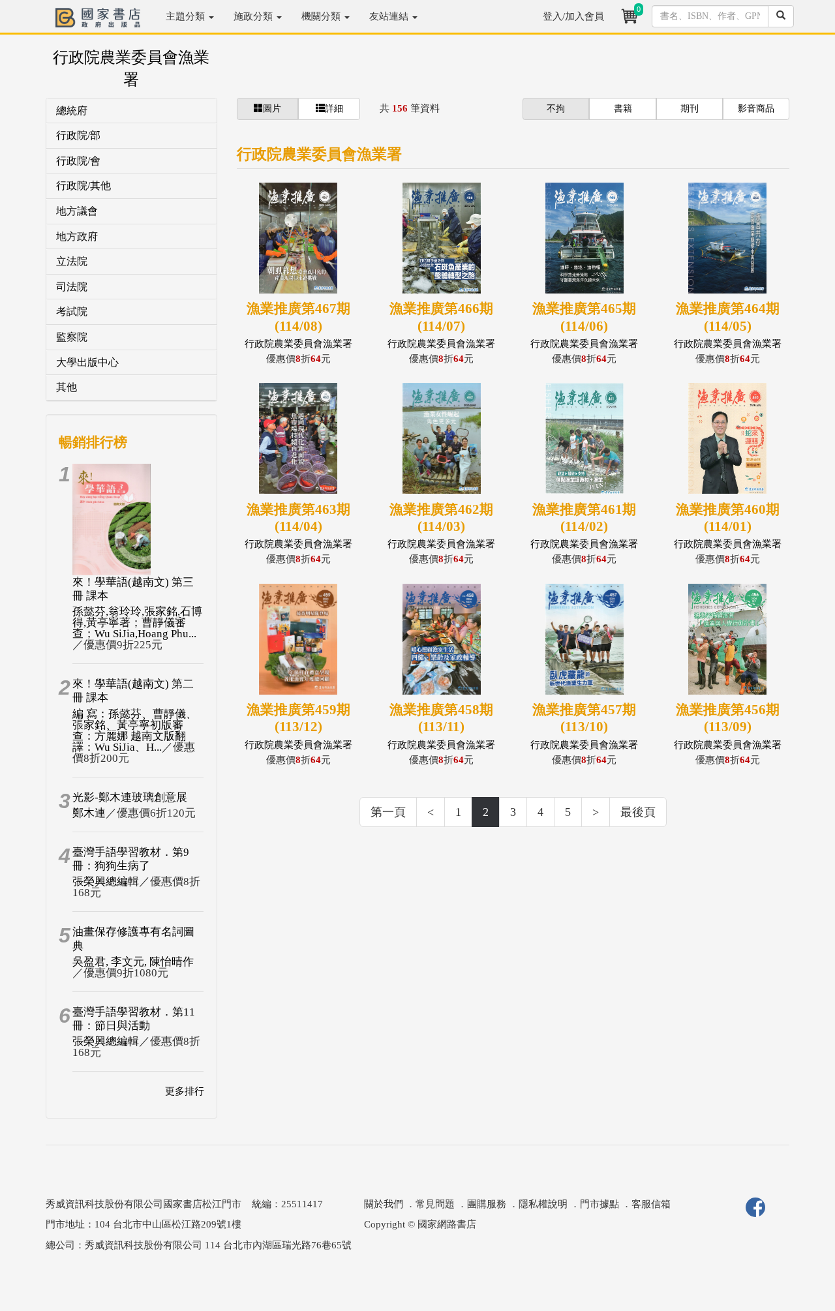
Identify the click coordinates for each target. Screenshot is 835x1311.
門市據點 (599, 1204)
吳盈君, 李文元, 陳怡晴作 (133, 962)
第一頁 (388, 812)
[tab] (131, 111)
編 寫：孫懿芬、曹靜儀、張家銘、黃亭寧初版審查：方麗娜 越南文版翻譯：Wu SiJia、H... (134, 730)
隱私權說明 (543, 1204)
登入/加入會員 (573, 16)
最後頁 (638, 812)
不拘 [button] (556, 108)
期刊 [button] (689, 108)
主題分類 (186, 16)
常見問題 (435, 1204)
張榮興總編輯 (105, 881)
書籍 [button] (623, 108)
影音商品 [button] (756, 108)
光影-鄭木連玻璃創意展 (129, 797)
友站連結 (390, 16)
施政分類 (254, 16)
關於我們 (383, 1204)
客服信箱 (651, 1204)
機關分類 (322, 16)
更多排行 (184, 1091)
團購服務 (486, 1204)
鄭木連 (89, 813)
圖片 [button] (272, 108)
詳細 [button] (334, 108)
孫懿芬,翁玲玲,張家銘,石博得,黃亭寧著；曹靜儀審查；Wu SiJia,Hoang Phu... (137, 622)
